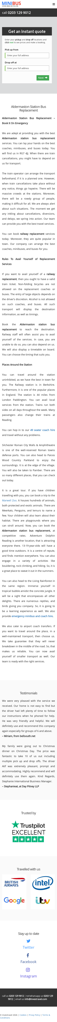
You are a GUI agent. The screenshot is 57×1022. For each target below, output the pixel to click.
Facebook (28, 961)
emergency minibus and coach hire (32, 616)
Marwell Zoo (9, 500)
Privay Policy (34, 1015)
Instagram (28, 976)
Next (41, 77)
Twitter (28, 947)
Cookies (23, 1015)
